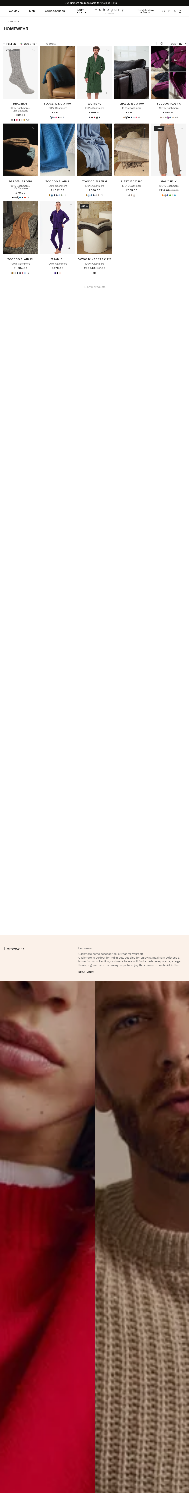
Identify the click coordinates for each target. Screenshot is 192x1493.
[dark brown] (92, 117)
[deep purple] (55, 273)
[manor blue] (20, 197)
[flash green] (170, 195)
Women (14, 11)
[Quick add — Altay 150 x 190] (143, 171)
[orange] (163, 195)
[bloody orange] (25, 197)
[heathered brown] (19, 120)
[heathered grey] (12, 120)
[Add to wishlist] (33, 50)
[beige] (124, 117)
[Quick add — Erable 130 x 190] (143, 93)
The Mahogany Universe (145, 11)
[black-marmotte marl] (58, 117)
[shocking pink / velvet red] (56, 117)
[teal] (170, 117)
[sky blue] (59, 195)
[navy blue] (99, 117)
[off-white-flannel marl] (134, 117)
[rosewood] (22, 273)
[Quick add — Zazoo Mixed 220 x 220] (106, 248)
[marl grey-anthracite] (63, 117)
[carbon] (89, 117)
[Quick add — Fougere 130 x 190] (69, 93)
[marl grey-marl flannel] (54, 117)
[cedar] (97, 117)
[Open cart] (180, 11)
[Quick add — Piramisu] (69, 248)
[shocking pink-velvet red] (136, 117)
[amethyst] (168, 117)
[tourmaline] (175, 195)
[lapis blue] (167, 195)
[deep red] (94, 117)
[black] (14, 120)
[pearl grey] (96, 195)
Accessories (55, 11)
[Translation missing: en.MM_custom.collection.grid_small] (161, 43)
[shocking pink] (17, 120)
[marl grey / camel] (129, 195)
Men (32, 11)
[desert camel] (49, 195)
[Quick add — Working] (106, 93)
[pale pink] (60, 273)
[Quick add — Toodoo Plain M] (106, 171)
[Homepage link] (109, 11)
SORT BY (176, 43)
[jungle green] (165, 117)
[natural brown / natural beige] (131, 195)
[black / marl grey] (129, 117)
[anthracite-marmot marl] (126, 117)
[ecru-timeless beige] (61, 117)
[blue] (131, 117)
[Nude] (163, 117)
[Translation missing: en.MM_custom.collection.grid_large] (156, 44)
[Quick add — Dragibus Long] (32, 171)
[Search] (163, 11)
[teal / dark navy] (51, 117)
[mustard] (24, 120)
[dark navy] (22, 197)
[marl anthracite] (94, 273)
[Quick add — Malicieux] (181, 171)
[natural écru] (21, 120)
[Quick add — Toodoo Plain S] (181, 93)
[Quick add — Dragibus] (32, 93)
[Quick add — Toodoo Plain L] (69, 171)
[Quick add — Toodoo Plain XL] (32, 248)
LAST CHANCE (80, 11)
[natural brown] (165, 195)
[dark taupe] (161, 117)
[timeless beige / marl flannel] (134, 195)
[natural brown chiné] (98, 195)
